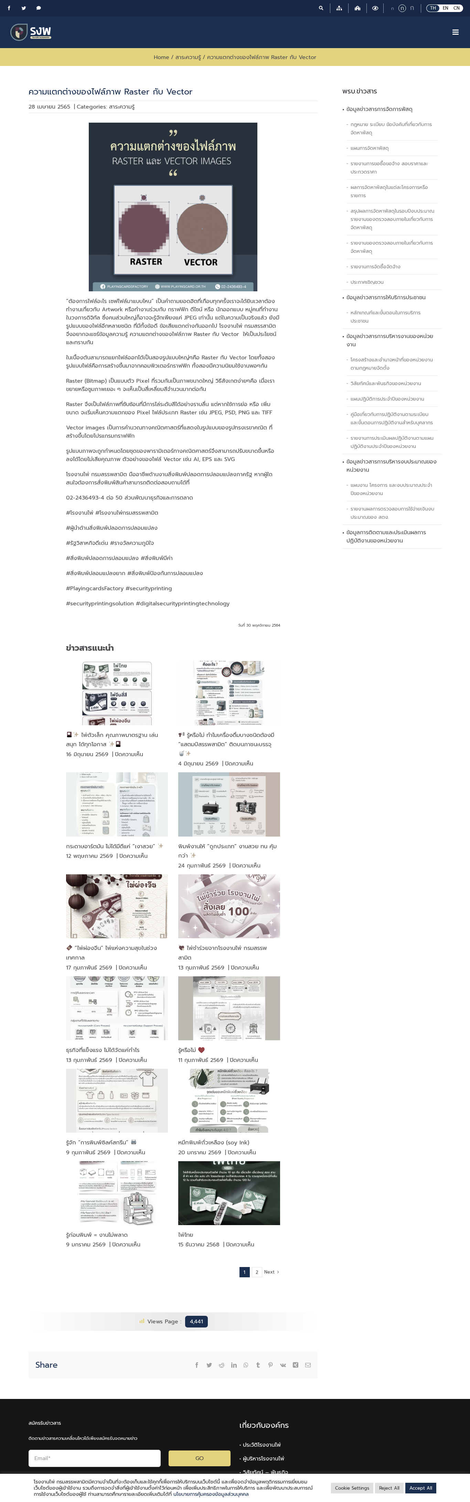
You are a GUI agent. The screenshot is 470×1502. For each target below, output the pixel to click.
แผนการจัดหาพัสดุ (370, 148)
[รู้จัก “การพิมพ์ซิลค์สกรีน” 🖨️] (117, 1101)
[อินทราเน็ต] (357, 8)
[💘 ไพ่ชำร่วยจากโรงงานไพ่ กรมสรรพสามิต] (229, 906)
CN (456, 8)
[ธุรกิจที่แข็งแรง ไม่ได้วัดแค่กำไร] (117, 1008)
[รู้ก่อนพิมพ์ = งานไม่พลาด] (117, 1193)
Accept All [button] (420, 1488)
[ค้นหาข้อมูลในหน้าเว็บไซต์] (321, 8)
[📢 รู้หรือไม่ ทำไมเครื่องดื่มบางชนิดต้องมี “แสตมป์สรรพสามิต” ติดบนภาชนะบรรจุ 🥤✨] (229, 693)
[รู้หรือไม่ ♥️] (229, 1008)
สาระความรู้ (122, 107)
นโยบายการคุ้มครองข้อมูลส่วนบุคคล (211, 1494)
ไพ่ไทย (185, 1235)
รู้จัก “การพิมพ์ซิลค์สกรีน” (98, 1142)
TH (433, 8)
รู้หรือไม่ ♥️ (191, 1050)
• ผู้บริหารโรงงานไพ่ (261, 1459)
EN (445, 8)
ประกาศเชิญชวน (367, 282)
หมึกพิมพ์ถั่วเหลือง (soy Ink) (213, 1142)
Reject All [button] (389, 1488)
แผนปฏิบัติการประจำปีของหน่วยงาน (387, 399)
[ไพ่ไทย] (229, 1193)
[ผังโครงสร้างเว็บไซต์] (339, 8)
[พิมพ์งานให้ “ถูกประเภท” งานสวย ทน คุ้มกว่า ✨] (229, 804)
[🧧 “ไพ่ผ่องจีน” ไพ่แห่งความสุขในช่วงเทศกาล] (117, 906)
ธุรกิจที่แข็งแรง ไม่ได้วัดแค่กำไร (102, 1050)
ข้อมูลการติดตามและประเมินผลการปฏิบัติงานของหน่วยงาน (386, 536)
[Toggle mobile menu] (456, 32)
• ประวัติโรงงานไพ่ (260, 1445)
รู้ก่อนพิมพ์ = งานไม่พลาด (97, 1235)
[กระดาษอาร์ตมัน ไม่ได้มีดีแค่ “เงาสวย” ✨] (117, 804)
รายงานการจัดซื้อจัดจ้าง (375, 266)
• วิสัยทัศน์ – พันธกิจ (263, 1472)
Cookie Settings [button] (352, 1488)
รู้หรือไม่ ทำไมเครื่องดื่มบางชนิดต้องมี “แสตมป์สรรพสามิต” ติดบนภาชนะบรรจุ (226, 740)
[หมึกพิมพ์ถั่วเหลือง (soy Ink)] (229, 1101)
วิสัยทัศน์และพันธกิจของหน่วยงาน (386, 383)
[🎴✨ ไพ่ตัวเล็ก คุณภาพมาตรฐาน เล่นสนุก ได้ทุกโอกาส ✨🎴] (117, 693)
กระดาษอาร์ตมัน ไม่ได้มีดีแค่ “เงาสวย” (111, 846)
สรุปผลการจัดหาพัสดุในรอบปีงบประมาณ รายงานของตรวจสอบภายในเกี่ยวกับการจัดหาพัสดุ (392, 219)
